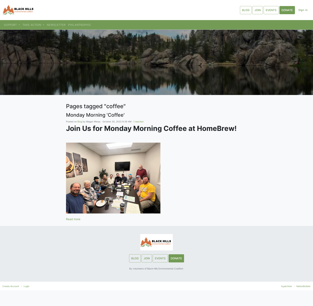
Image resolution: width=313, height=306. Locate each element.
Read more (73, 219)
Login (26, 286)
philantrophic (79, 24)
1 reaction (138, 121)
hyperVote (286, 286)
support (11, 24)
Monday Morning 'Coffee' (95, 115)
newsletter (56, 24)
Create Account (10, 286)
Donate (287, 10)
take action (32, 24)
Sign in (303, 10)
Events (271, 10)
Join (257, 10)
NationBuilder (303, 286)
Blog (245, 10)
